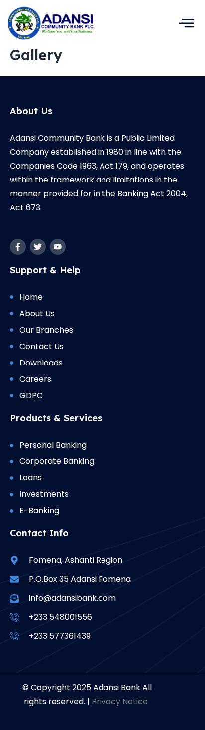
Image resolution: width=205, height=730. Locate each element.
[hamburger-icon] (186, 23)
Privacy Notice (120, 701)
